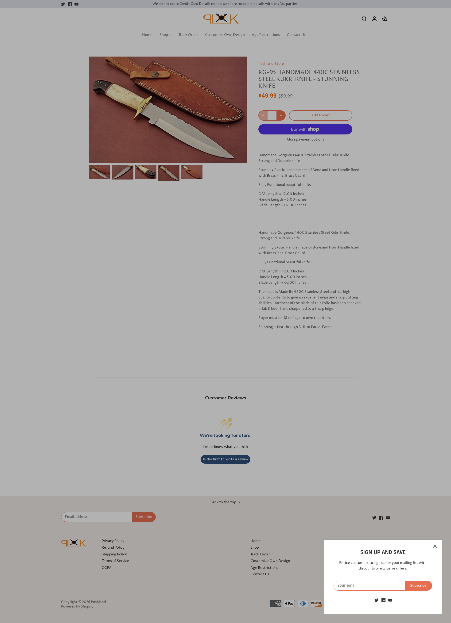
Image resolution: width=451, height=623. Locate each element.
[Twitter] (377, 600)
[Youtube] (390, 600)
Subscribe (418, 585)
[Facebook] (383, 600)
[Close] (435, 546)
